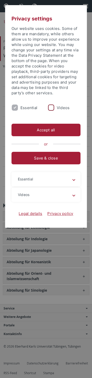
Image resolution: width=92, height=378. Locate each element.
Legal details (30, 213)
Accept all (46, 130)
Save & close (46, 158)
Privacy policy (60, 213)
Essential (28, 107)
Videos (63, 107)
